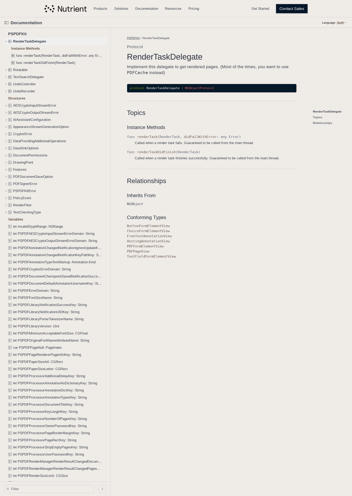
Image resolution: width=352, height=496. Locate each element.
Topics (136, 112)
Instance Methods (146, 127)
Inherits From (141, 195)
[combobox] (50, 489)
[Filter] (50, 489)
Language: (329, 22)
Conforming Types (146, 217)
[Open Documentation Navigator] (6, 23)
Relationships (146, 181)
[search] (49, 489)
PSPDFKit (133, 38)
